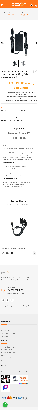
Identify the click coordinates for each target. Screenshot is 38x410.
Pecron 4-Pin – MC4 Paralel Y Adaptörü (14, 248)
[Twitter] (11, 120)
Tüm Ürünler (15, 12)
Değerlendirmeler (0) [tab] (19, 133)
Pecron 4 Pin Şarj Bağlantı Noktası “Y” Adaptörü (35, 72)
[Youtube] (12, 300)
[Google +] (18, 120)
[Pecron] (5, 272)
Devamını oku (34, 253)
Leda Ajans (19, 306)
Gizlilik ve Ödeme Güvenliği (9, 347)
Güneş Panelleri (5, 330)
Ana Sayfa (5, 12)
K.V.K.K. (3, 355)
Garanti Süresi (5, 360)
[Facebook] (7, 120)
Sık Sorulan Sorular (6, 358)
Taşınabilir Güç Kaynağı (8, 333)
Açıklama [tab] (19, 129)
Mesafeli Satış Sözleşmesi (8, 350)
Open (2, 5)
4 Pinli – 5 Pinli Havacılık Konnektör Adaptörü (32, 72)
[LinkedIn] (22, 120)
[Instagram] (3, 300)
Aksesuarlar (25, 12)
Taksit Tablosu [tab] (19, 138)
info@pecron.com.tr (16, 294)
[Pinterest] (14, 120)
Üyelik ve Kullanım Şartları (8, 352)
